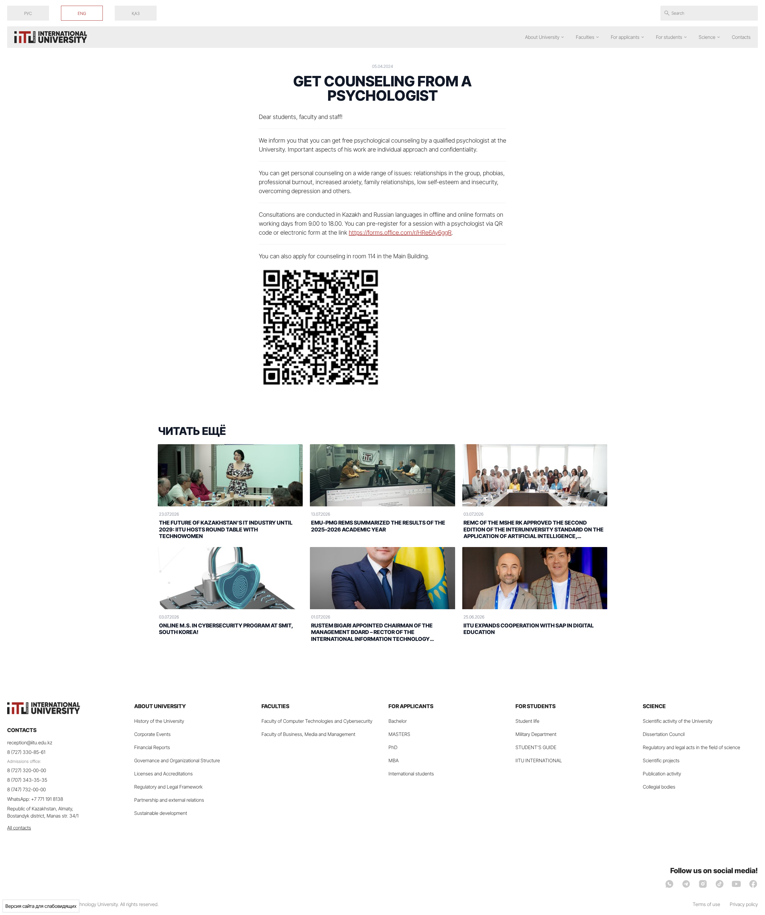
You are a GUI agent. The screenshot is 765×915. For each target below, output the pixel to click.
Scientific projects (661, 760)
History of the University (159, 721)
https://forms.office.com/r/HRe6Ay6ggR (400, 232)
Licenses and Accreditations (163, 774)
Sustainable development (160, 813)
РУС (28, 13)
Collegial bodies (659, 787)
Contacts (741, 37)
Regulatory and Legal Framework (168, 787)
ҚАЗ (136, 13)
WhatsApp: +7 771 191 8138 (35, 799)
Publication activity (662, 774)
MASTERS (399, 734)
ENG (82, 13)
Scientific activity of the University (677, 721)
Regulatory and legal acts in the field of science (691, 747)
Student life (527, 721)
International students (411, 774)
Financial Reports (152, 747)
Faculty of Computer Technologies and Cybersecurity (316, 721)
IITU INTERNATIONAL (538, 760)
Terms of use (706, 904)
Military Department (535, 734)
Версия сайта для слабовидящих (40, 906)
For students (669, 37)
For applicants (625, 37)
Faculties (585, 37)
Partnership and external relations (169, 800)
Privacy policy (744, 904)
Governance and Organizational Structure (177, 760)
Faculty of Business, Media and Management (308, 734)
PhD (392, 747)
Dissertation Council (664, 734)
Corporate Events (152, 734)
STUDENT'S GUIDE (535, 747)
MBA (393, 760)
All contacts (19, 828)
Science (707, 37)
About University (542, 37)
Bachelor (397, 721)
